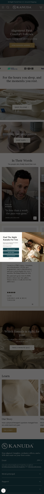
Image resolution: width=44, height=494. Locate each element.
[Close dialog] (43, 234)
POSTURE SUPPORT (11, 255)
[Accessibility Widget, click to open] (3, 490)
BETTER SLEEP (11, 252)
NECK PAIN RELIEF (11, 249)
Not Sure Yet (11, 258)
